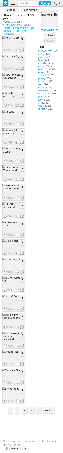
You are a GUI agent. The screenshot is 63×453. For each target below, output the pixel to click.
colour (42, 87)
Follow (49, 35)
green (41, 72)
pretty (41, 78)
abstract (43, 75)
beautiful (43, 69)
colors (41, 66)
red (40, 84)
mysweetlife (45, 51)
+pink (23, 30)
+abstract (7, 30)
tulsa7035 (43, 90)
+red (16, 30)
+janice (6, 27)
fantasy (42, 108)
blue (40, 60)
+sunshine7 (25, 24)
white (41, 105)
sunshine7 (44, 93)
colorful (42, 63)
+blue (32, 27)
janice (41, 57)
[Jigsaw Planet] (5, 3)
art (40, 102)
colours (42, 81)
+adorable (8, 33)
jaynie (41, 99)
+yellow (24, 27)
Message (49, 40)
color (41, 54)
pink (40, 96)
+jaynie (15, 27)
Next (48, 410)
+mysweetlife (10, 24)
